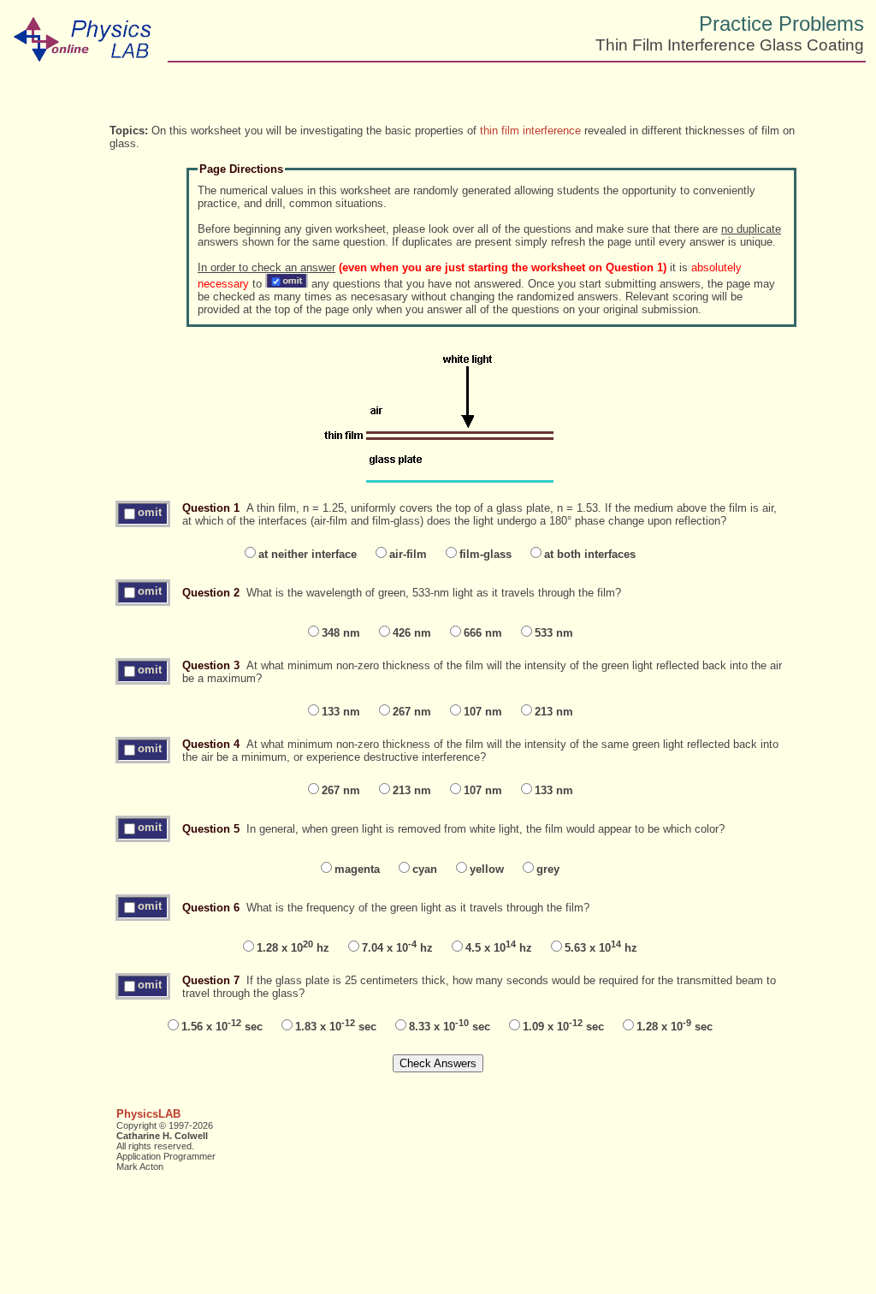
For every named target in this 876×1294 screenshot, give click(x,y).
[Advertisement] (715, 102)
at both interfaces (590, 554)
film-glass (485, 554)
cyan (424, 869)
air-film (408, 554)
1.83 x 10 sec (335, 1026)
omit (150, 512)
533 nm (554, 632)
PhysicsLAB (148, 1113)
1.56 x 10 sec (222, 1026)
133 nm (341, 711)
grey (547, 869)
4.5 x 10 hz (498, 947)
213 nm (554, 711)
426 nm (412, 632)
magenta (357, 869)
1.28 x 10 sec (674, 1026)
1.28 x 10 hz (293, 947)
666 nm (483, 632)
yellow (487, 869)
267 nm (412, 711)
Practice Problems (781, 23)
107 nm (483, 711)
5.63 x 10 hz (601, 947)
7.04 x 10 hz (397, 947)
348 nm (341, 632)
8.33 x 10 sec (449, 1026)
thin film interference (530, 130)
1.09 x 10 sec (563, 1026)
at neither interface (307, 554)
